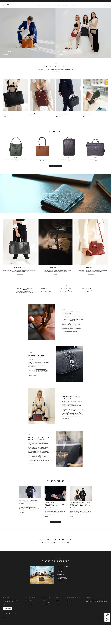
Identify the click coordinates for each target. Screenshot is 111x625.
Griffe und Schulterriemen (66, 409)
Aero (69, 157)
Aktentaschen (69, 325)
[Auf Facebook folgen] (3, 613)
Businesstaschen (48, 5)
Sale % (72, 5)
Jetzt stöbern (5, 54)
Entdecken (5, 116)
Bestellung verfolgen (46, 602)
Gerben (40, 448)
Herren (29, 370)
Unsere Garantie (91, 274)
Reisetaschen (76, 329)
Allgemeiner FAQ (29, 604)
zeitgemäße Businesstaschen (39, 363)
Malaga (15, 157)
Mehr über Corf (64, 333)
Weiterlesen (21, 512)
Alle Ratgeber (55, 521)
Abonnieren (7, 608)
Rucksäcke (57, 5)
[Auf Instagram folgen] (6, 613)
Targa (95, 157)
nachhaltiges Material (43, 447)
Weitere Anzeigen (55, 166)
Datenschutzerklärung (71, 602)
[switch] (107, 620)
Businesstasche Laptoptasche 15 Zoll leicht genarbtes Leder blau (95, 159)
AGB (68, 604)
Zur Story (55, 274)
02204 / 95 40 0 (63, 576)
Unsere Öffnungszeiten (61, 580)
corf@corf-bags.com (63, 578)
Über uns (57, 600)
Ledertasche (64, 324)
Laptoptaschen (30, 365)
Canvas (71, 331)
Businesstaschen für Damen (41, 369)
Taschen (39, 5)
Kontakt (27, 605)
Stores (57, 602)
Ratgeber (57, 604)
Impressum (69, 600)
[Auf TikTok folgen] (18, 613)
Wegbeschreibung (60, 574)
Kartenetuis (70, 406)
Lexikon (57, 605)
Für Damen (53, 71)
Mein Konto (44, 600)
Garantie (43, 605)
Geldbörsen (64, 406)
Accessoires (65, 5)
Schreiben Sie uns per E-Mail (31, 602)
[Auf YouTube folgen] (15, 613)
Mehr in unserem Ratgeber (33, 375)
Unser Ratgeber (20, 274)
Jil (42, 157)
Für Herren (58, 71)
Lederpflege (58, 607)
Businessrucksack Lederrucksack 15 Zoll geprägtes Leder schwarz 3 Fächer (68, 159)
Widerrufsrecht (70, 605)
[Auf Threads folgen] (9, 613)
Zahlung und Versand (46, 604)
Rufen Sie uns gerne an (30, 600)
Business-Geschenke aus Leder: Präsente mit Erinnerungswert (28, 502)
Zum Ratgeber (30, 462)
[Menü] (109, 613)
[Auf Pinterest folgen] (12, 613)
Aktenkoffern (64, 412)
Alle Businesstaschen (55, 196)
